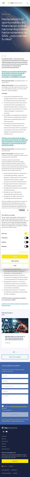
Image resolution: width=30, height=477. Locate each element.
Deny (15, 265)
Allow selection (15, 261)
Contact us (15, 461)
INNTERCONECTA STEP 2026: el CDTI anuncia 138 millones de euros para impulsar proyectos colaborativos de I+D (15, 339)
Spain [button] (8, 466)
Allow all (15, 256)
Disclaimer (15, 473)
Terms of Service (16, 421)
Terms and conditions (6, 473)
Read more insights (15, 357)
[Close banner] (27, 210)
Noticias (4, 444)
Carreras (4, 446)
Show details (22, 252)
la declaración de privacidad (18, 406)
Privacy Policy (5, 421)
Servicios (4, 439)
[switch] (26, 238)
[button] (27, 3)
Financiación (5, 441)
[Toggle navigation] (3, 3)
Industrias (4, 436)
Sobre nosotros (5, 449)
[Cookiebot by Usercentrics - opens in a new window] (19, 210)
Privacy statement (6, 470)
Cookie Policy (14, 470)
